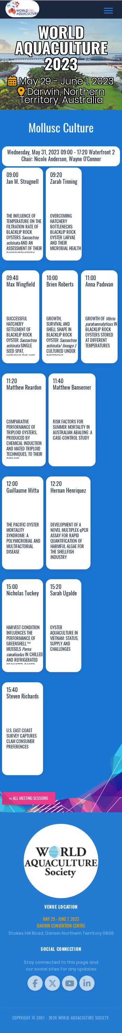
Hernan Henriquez (70, 548)
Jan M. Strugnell (25, 239)
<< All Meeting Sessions (28, 798)
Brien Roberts (63, 342)
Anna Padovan (103, 342)
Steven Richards (25, 754)
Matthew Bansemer (73, 445)
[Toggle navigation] (108, 11)
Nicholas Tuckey (25, 651)
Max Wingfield (25, 342)
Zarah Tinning (67, 239)
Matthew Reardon (24, 445)
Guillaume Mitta (27, 548)
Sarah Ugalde (66, 651)
